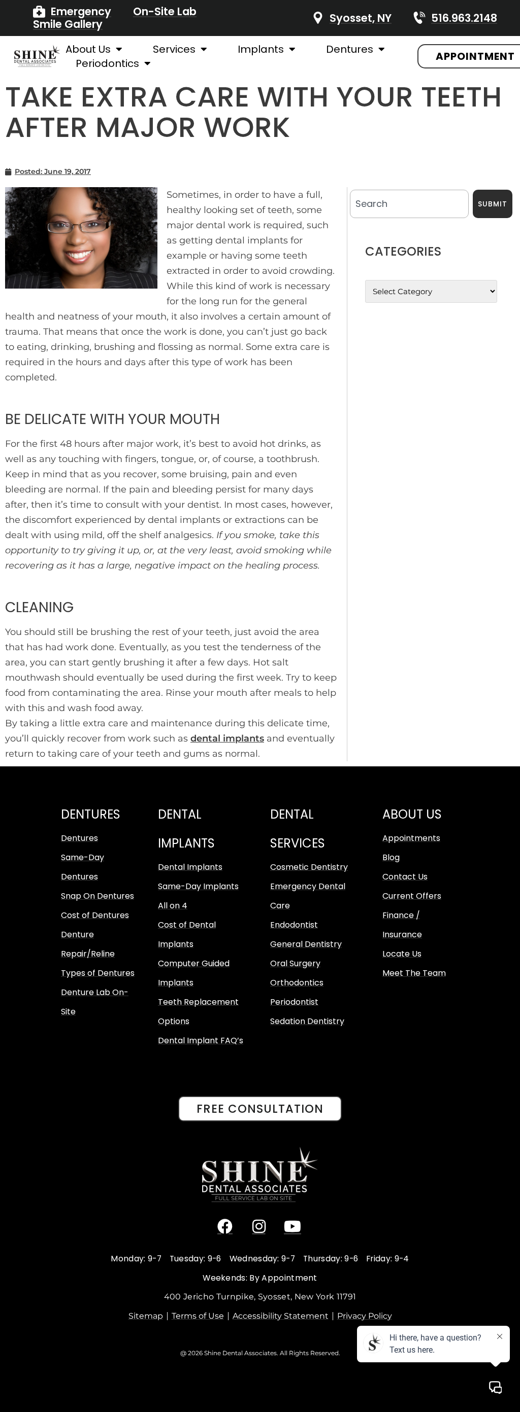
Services (174, 49)
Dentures (349, 49)
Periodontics (107, 63)
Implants (261, 49)
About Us (88, 49)
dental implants (227, 738)
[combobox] (409, 204)
